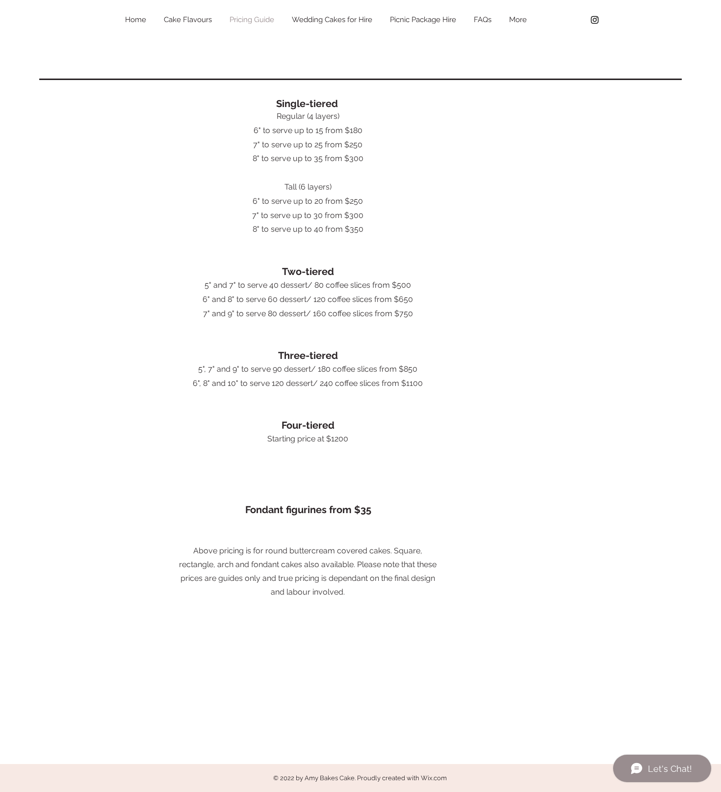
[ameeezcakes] (595, 20)
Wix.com (434, 778)
